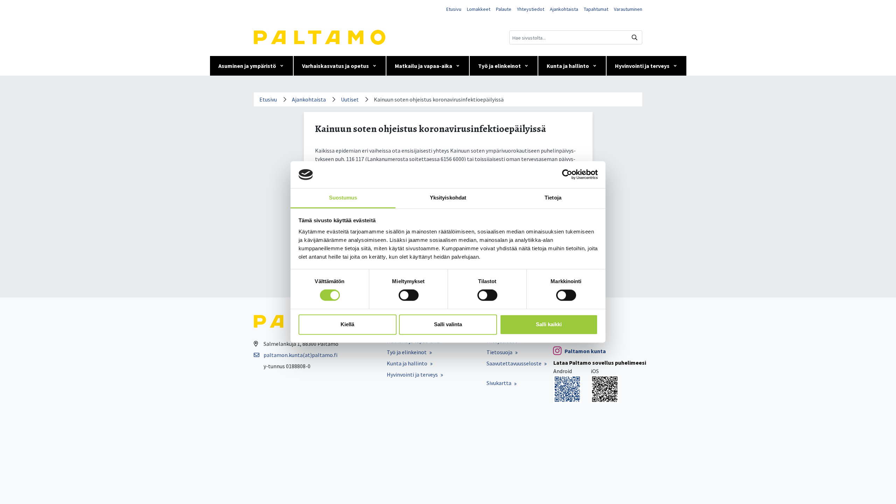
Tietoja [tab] (553, 198)
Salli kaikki (549, 324)
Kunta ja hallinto (568, 65)
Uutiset (350, 99)
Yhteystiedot (530, 9)
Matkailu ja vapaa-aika (423, 65)
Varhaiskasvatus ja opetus (335, 65)
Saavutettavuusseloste (513, 363)
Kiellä (347, 324)
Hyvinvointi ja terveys (642, 65)
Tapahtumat (596, 9)
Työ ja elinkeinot (499, 65)
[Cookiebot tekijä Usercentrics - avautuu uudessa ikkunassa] (567, 174)
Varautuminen (628, 9)
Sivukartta (498, 382)
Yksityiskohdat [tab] (448, 198)
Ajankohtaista (564, 9)
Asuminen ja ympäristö (247, 65)
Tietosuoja (499, 352)
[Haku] (634, 37)
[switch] (409, 295)
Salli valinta (448, 324)
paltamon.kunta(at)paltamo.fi (300, 354)
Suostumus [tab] (343, 198)
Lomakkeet (478, 9)
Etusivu (453, 9)
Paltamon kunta (585, 351)
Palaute (503, 9)
